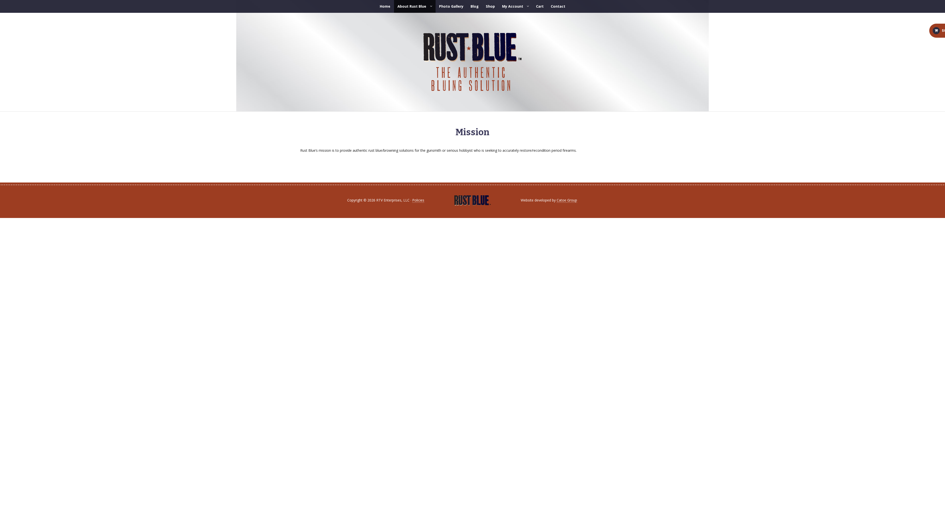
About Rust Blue (411, 6)
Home (385, 6)
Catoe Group (567, 200)
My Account (512, 6)
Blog (475, 6)
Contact (558, 6)
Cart (540, 6)
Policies (418, 200)
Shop (490, 6)
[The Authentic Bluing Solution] (472, 62)
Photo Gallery (451, 6)
